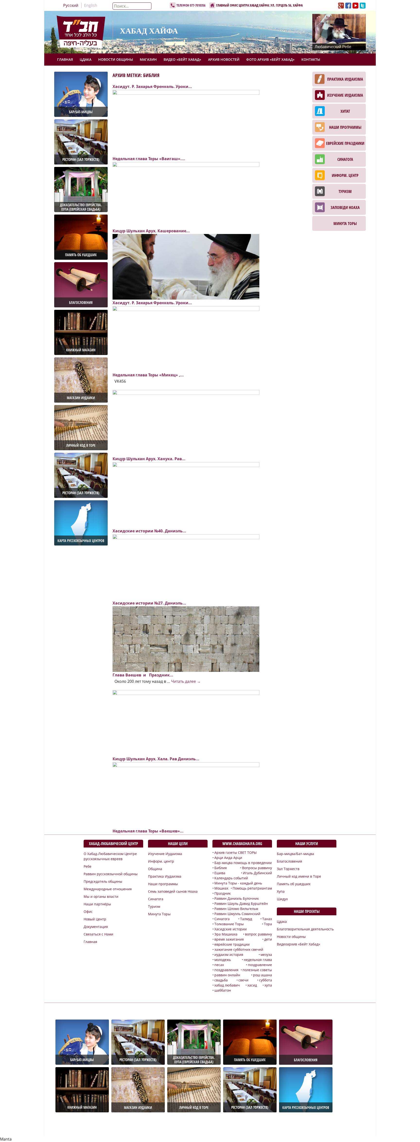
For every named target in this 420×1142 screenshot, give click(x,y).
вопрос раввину (258, 934)
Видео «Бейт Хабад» (182, 59)
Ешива (219, 873)
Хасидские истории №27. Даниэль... (149, 603)
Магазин (148, 59)
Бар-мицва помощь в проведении (243, 862)
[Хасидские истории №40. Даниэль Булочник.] (186, 494)
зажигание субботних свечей (238, 949)
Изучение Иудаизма (345, 95)
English (90, 5)
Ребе (87, 866)
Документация (96, 926)
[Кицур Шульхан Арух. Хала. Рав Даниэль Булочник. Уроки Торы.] (186, 722)
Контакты (310, 59)
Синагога (345, 159)
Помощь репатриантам (252, 888)
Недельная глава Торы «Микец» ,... (148, 375)
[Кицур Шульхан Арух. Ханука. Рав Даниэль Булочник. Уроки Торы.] (186, 422)
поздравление (260, 964)
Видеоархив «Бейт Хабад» (298, 944)
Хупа (281, 891)
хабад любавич (227, 985)
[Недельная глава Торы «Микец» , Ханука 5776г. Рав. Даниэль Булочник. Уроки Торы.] (186, 338)
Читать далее (186, 681)
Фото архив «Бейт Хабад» (270, 59)
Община (155, 868)
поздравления (226, 970)
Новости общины (115, 59)
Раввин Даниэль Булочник (236, 898)
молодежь (222, 959)
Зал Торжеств (288, 868)
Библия (220, 867)
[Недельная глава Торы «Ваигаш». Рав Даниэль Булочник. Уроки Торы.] (186, 122)
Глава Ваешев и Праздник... (143, 675)
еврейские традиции (232, 944)
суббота (265, 980)
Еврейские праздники (345, 143)
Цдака (85, 59)
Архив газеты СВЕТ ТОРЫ (235, 852)
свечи (243, 980)
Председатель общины (103, 881)
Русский (70, 5)
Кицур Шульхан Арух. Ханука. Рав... (149, 458)
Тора (268, 924)
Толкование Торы (229, 924)
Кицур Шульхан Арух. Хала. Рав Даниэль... (156, 758)
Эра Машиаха (225, 934)
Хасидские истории (230, 929)
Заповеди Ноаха (345, 207)
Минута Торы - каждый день (238, 883)
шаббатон (222, 990)
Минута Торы (345, 223)
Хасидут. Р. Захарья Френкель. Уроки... (152, 86)
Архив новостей (223, 59)
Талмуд (246, 919)
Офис (88, 911)
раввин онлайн (227, 975)
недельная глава (258, 959)
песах (219, 964)
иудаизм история (228, 954)
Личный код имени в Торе (299, 876)
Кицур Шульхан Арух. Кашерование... (151, 231)
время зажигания (229, 939)
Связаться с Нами (98, 934)
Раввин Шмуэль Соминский (237, 913)
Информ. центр (345, 175)
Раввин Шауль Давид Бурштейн (241, 903)
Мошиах (221, 888)
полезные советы (257, 970)
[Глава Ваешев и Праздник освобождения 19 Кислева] (186, 638)
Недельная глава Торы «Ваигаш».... (149, 158)
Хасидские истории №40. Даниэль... (149, 531)
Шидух (282, 899)
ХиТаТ (345, 111)
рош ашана (262, 975)
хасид (252, 985)
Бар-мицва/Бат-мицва (295, 853)
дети (268, 939)
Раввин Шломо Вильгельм (236, 908)
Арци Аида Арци (228, 857)
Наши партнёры (97, 904)
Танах (267, 919)
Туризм (345, 191)
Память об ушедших (293, 884)
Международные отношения (108, 889)
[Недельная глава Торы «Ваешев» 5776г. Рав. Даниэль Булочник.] (186, 794)
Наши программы (345, 127)
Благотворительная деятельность (305, 929)
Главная (65, 59)
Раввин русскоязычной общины (111, 874)
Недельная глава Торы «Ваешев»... (148, 831)
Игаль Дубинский (257, 873)
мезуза (266, 954)
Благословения (289, 861)
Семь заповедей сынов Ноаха (173, 891)
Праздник (222, 893)
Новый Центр (95, 919)
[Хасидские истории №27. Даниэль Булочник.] (186, 566)
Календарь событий (231, 878)
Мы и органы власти (101, 896)
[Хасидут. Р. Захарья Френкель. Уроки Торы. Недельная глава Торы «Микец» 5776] (186, 266)
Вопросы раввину (257, 867)
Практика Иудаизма (345, 79)
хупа (268, 985)
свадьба (221, 980)
